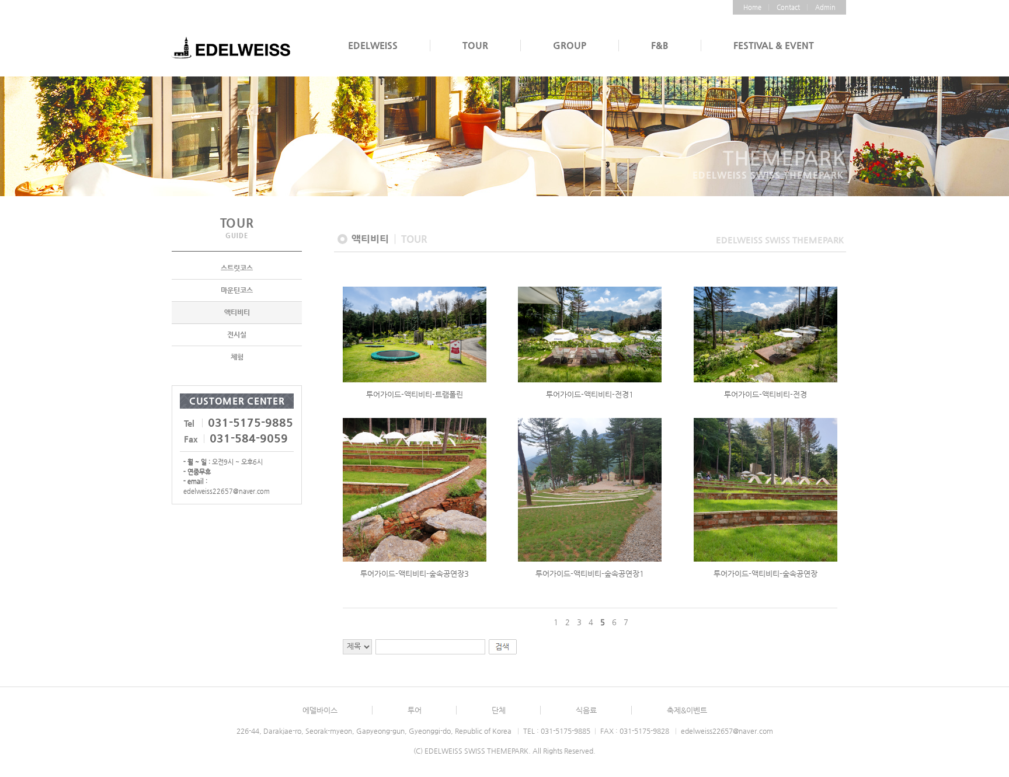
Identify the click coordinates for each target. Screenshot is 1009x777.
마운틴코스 (237, 290)
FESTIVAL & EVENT (773, 45)
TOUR (475, 45)
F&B (660, 45)
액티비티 (237, 312)
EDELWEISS (373, 45)
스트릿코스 (237, 268)
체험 (237, 357)
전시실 (236, 334)
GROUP (569, 45)
